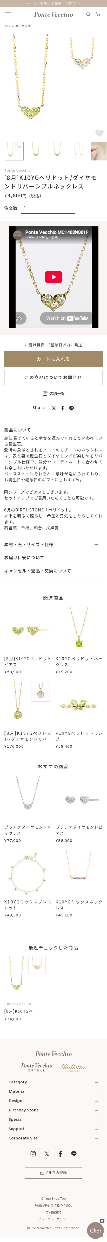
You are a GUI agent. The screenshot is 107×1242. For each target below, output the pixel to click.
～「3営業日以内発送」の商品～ (53, 3)
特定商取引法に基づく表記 (53, 1205)
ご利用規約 (53, 1212)
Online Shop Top (53, 1198)
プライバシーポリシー (53, 1219)
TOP (7, 26)
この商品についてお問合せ (53, 377)
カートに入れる (53, 359)
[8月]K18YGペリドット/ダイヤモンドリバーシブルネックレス (27, 739)
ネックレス (23, 26)
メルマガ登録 (56, 1172)
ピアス (35, 492)
